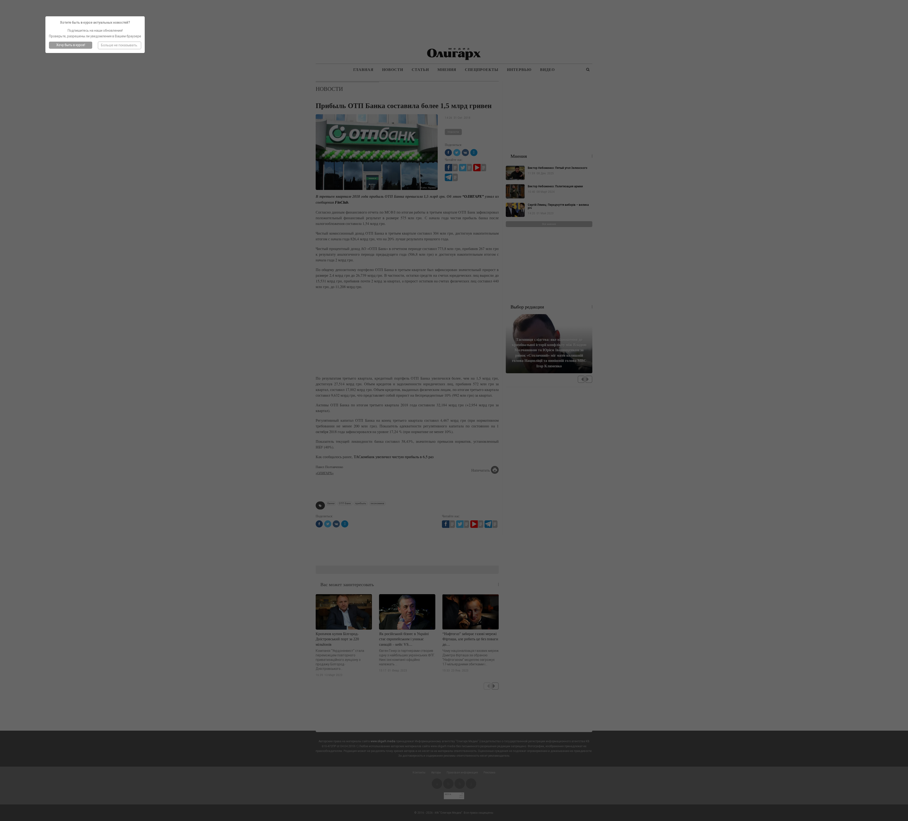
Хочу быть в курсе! (70, 45)
